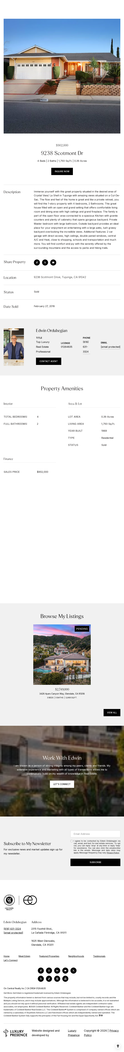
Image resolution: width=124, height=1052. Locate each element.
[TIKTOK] (49, 979)
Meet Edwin (24, 956)
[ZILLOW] (65, 979)
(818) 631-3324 (86, 346)
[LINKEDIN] (57, 971)
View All (112, 712)
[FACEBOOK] (41, 971)
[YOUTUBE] (65, 971)
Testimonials (99, 956)
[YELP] (41, 979)
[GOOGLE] (57, 979)
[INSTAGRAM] (49, 971)
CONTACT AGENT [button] (48, 361)
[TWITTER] (73, 971)
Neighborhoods (76, 956)
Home (7, 956)
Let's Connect (11, 960)
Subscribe (95, 862)
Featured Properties (49, 956)
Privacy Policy (113, 853)
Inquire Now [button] (62, 171)
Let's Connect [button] (62, 784)
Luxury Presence (74, 1033)
